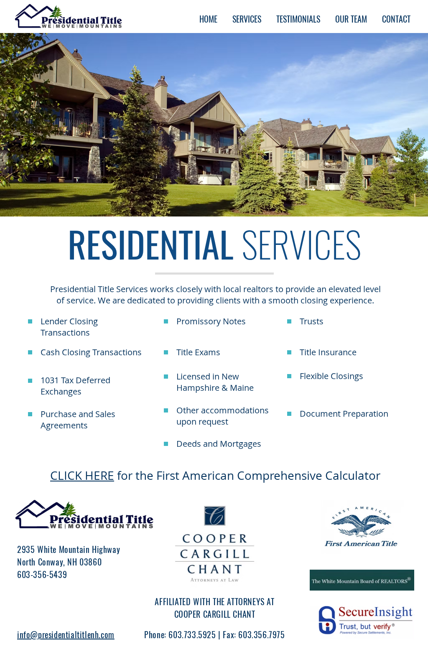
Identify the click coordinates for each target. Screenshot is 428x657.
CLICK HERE (82, 475)
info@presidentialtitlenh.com (66, 634)
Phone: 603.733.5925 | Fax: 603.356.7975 (214, 634)
